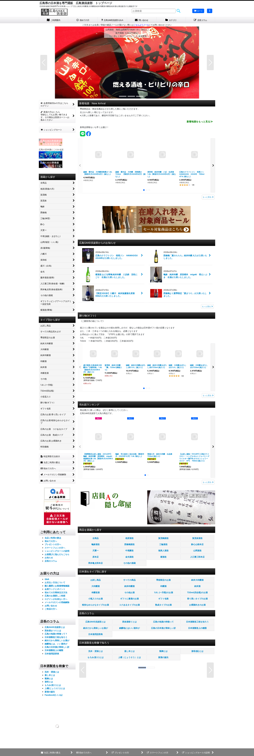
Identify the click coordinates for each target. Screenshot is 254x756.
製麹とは (49, 678)
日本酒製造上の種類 (54, 650)
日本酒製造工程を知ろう (56, 637)
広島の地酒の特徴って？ (56, 633)
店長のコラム (51, 561)
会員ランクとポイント (55, 589)
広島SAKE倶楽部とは (55, 627)
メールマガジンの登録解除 (57, 602)
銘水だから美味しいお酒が (57, 640)
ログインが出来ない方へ (56, 599)
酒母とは (49, 681)
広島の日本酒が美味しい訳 (57, 647)
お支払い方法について (55, 582)
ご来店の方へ (51, 609)
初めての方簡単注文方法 (56, 592)
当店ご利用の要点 (53, 538)
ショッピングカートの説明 (57, 551)
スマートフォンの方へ (55, 547)
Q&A (47, 579)
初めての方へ (51, 541)
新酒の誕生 (50, 691)
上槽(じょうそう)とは (55, 688)
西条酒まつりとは (53, 630)
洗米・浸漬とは (52, 672)
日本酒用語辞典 (52, 653)
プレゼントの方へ (53, 544)
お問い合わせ (51, 605)
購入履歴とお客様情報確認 (57, 586)
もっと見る (207, 197)
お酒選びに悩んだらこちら (57, 554)
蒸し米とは (50, 675)
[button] (209, 11)
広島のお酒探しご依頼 (55, 595)
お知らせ (49, 557)
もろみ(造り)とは (53, 685)
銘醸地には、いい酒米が (56, 643)
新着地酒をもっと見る (200, 121)
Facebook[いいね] (53, 695)
